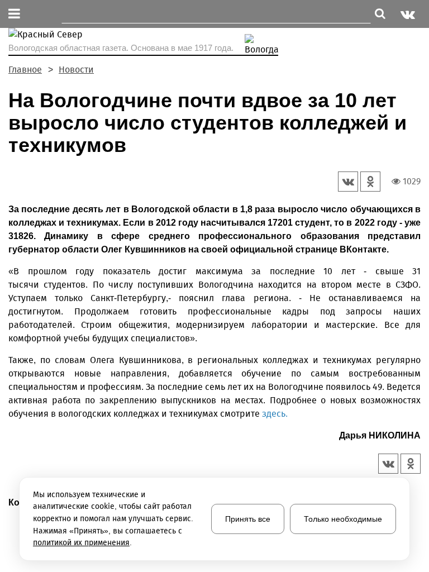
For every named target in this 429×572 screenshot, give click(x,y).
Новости (76, 69)
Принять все (247, 518)
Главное (25, 69)
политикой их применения (81, 542)
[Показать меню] (14, 14)
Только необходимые (343, 518)
